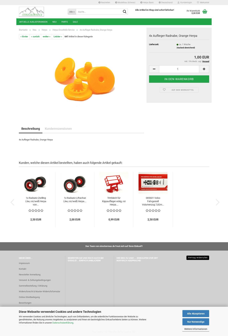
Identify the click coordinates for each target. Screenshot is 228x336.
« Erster (24, 36)
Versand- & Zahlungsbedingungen (35, 280)
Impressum (24, 263)
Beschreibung (30, 128)
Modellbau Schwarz (126, 2)
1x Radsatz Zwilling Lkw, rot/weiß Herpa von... (35, 201)
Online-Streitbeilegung (29, 297)
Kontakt (22, 269)
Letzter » (58, 36)
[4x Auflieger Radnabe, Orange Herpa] (81, 76)
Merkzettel (204, 2)
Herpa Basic (148, 2)
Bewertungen (25, 303)
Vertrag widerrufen (198, 257)
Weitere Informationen (195, 329)
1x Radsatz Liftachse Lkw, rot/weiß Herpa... (74, 200)
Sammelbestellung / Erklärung (33, 286)
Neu (54, 22)
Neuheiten (105, 2)
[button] (165, 2)
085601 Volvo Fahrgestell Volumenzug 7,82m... (153, 201)
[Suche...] (125, 12)
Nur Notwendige (195, 321)
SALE (75, 22)
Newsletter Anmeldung (29, 274)
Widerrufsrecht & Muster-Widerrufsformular (39, 291)
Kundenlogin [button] (185, 2)
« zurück (35, 36)
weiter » (46, 36)
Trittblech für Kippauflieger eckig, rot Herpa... (114, 201)
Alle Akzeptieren (196, 313)
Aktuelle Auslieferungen (33, 22)
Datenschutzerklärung (62, 322)
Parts (64, 22)
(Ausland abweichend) (186, 48)
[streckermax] (41, 11)
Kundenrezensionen (58, 128)
